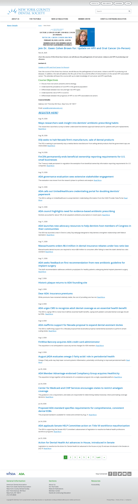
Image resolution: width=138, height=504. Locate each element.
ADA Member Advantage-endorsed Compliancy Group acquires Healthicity (78, 373)
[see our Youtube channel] (125, 474)
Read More (42, 129)
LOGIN (128, 3)
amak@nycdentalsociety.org (52, 108)
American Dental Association (17, 485)
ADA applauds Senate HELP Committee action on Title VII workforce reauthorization (84, 425)
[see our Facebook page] (110, 474)
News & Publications (59, 19)
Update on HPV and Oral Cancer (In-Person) (53, 67)
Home (40, 25)
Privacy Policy (110, 500)
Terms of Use (120, 500)
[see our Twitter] (120, 474)
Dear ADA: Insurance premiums (55, 293)
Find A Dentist (107, 3)
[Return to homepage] (31, 11)
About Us (15, 19)
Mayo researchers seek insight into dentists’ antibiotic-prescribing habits (78, 122)
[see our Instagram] (115, 474)
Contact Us (94, 3)
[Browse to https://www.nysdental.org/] (16, 474)
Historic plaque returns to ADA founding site (62, 282)
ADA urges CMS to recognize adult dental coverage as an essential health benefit (82, 308)
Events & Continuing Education (113, 19)
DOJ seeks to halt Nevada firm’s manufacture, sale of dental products (76, 139)
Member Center (84, 19)
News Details (12, 25)
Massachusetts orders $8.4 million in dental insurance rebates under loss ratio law (83, 245)
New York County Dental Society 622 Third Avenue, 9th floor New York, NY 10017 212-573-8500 (18, 492)
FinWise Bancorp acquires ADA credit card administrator (69, 341)
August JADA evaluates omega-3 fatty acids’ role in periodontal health (76, 356)
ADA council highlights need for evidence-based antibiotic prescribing (76, 211)
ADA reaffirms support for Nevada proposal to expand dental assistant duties (80, 324)
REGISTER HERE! (48, 112)
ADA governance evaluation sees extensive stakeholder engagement (76, 176)
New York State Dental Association (19, 487)
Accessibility (95, 485)
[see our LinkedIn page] (129, 474)
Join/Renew (119, 3)
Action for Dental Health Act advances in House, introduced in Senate (76, 442)
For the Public (35, 19)
